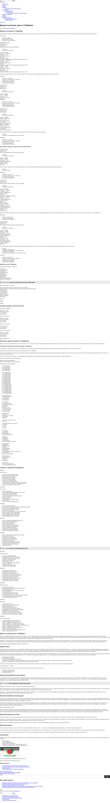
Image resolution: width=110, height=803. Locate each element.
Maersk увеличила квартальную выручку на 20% (13, 785)
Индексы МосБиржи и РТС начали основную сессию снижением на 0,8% (19, 787)
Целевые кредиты (9, 20)
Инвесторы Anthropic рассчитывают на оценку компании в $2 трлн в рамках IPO (20, 782)
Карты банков (6, 9)
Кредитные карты (9, 12)
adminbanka (12, 28)
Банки (4, 5)
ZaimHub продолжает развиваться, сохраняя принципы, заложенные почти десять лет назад (22, 786)
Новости (4, 16)
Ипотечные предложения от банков (13, 8)
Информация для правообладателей (10, 795)
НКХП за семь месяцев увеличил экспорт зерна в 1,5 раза (15, 783)
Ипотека (4, 7)
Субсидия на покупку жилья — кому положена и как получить (16, 766)
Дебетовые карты (9, 10)
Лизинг (4, 15)
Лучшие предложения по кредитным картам (17, 13)
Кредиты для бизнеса (7, 14)
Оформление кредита (7, 17)
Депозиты (5, 6)
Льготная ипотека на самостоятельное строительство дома (15, 765)
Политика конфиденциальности (9, 800)
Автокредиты (5, 4)
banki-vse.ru (2, 1)
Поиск (1, 774)
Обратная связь (6, 799)
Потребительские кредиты (11, 18)
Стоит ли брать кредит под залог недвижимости (13, 769)
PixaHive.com (17, 791)
